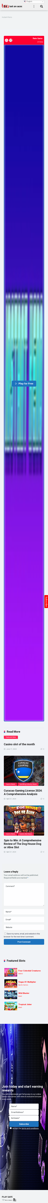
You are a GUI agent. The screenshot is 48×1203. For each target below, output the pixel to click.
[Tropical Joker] (10, 1006)
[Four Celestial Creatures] (10, 972)
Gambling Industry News (28, 784)
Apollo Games (23, 985)
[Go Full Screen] (10, 40)
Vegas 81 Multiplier (27, 982)
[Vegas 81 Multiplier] (10, 983)
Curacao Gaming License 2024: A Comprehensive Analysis (23, 792)
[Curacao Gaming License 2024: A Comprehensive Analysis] (24, 771)
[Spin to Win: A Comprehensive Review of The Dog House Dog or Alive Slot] (24, 820)
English (29, 1)
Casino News (10, 784)
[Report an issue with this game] (6, 40)
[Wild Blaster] (10, 995)
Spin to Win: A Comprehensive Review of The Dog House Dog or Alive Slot (22, 844)
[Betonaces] (12, 5)
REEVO (20, 974)
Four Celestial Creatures (29, 971)
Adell (20, 996)
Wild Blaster (23, 993)
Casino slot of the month (19, 744)
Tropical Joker (25, 1004)
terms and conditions (30, 1128)
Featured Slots (11, 737)
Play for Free (26, 383)
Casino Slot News (25, 834)
